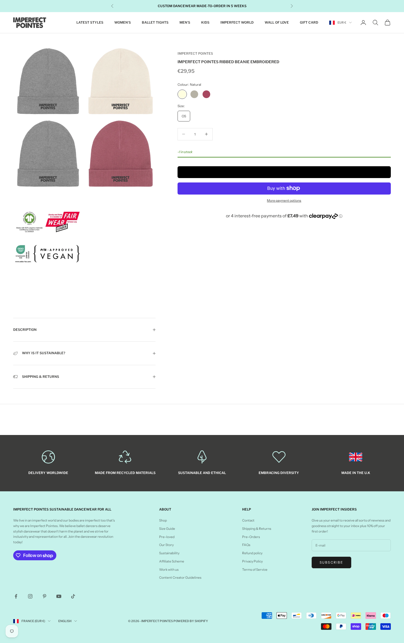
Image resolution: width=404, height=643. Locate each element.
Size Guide (167, 528)
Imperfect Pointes (195, 53)
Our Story (166, 545)
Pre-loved (167, 537)
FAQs (246, 545)
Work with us (169, 569)
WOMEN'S (122, 22)
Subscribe (331, 562)
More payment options (284, 200)
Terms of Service (254, 569)
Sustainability (169, 553)
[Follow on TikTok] (73, 596)
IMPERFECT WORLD (237, 22)
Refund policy (252, 553)
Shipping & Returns (256, 528)
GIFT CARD (309, 22)
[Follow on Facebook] (16, 596)
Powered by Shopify (190, 621)
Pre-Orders (251, 537)
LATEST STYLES (89, 22)
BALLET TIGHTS (155, 22)
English (64, 621)
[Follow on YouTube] (59, 596)
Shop (163, 520)
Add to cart (284, 172)
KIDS (205, 22)
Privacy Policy (252, 561)
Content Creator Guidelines (180, 577)
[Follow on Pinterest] (44, 596)
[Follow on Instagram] (30, 596)
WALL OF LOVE (277, 22)
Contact (248, 520)
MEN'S (184, 22)
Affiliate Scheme (171, 561)
